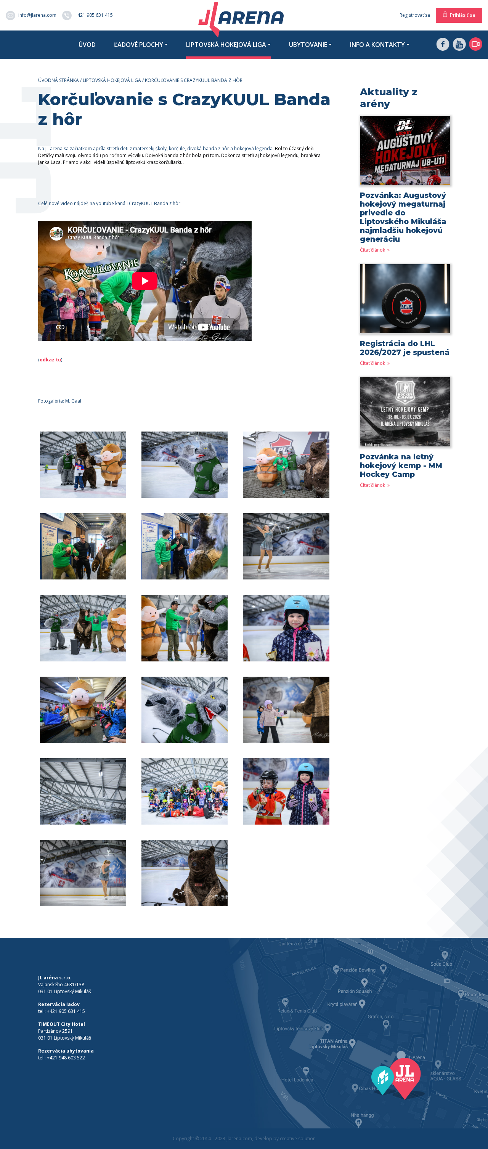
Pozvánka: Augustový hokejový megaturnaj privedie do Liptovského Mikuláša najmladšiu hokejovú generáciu (403, 217)
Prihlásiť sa (462, 14)
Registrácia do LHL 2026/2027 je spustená (404, 348)
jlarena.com (239, 1138)
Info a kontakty (377, 44)
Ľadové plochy (138, 44)
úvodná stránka (58, 80)
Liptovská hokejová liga (226, 44)
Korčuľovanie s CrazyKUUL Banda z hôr (193, 80)
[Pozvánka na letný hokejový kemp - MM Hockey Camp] (405, 414)
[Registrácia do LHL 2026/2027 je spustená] (405, 301)
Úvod (87, 44)
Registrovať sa (415, 15)
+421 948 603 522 (66, 1057)
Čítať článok (373, 250)
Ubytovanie (308, 44)
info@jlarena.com (37, 14)
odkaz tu (50, 359)
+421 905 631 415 (94, 14)
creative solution (298, 1138)
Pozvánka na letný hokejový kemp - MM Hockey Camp (401, 465)
